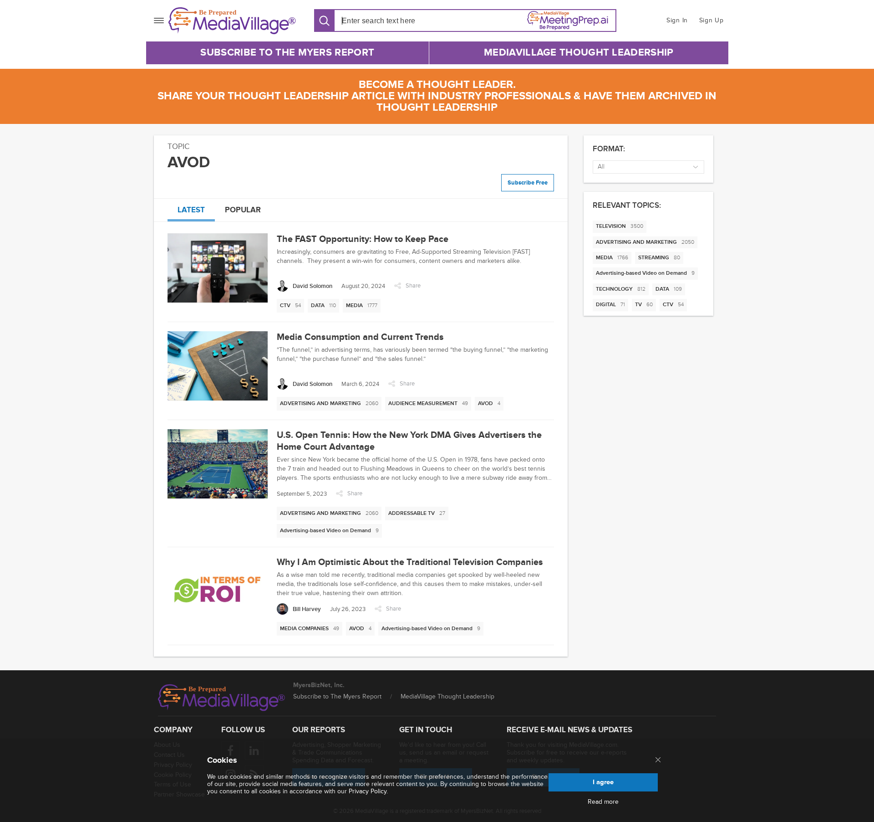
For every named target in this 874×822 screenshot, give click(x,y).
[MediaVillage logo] (221, 697)
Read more (603, 802)
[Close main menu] (658, 760)
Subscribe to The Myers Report (287, 52)
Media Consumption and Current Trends (360, 337)
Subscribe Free (528, 182)
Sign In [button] (677, 20)
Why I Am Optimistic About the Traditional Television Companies (410, 562)
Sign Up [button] (711, 20)
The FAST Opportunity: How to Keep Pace (362, 239)
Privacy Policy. (368, 791)
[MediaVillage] (232, 20)
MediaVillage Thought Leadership (578, 52)
